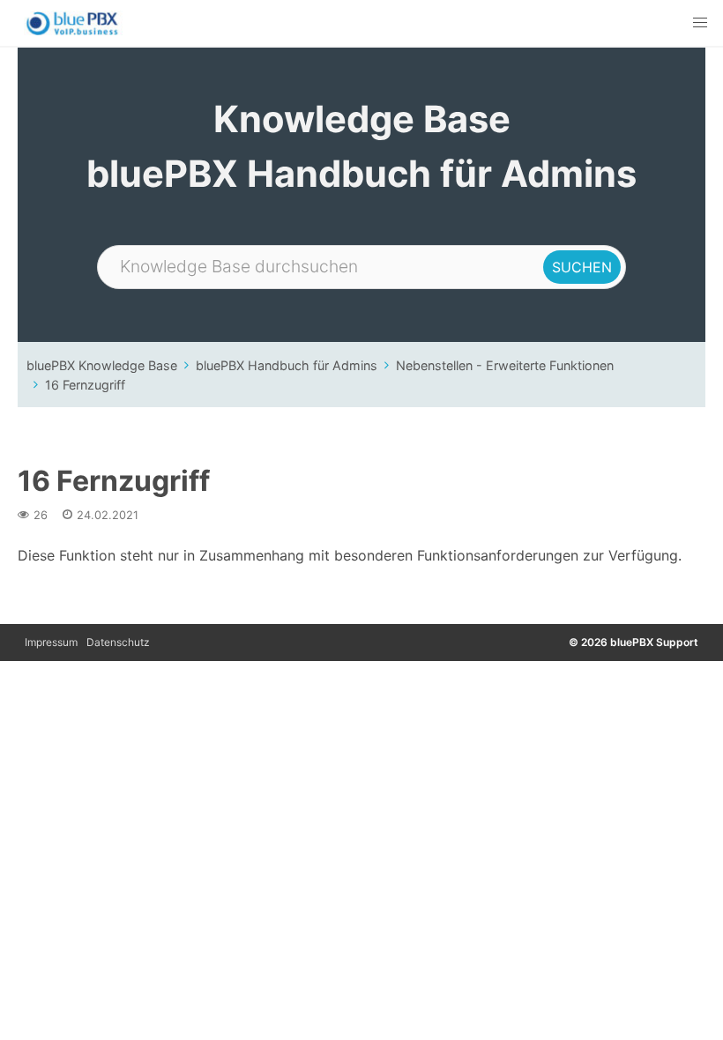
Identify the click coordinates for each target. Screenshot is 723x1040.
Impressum (51, 642)
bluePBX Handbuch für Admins (286, 365)
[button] (700, 23)
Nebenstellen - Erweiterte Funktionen (505, 365)
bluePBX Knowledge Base (101, 365)
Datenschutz (118, 642)
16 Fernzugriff (85, 384)
